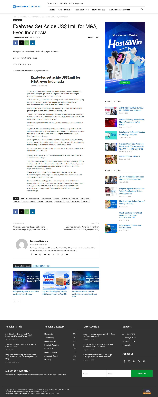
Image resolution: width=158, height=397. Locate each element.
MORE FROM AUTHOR (41, 266)
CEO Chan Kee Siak (32, 198)
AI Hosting (63, 3)
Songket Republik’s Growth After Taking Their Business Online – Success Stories (132, 191)
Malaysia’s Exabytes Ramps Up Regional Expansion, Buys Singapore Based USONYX (30, 228)
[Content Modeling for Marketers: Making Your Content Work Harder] (111, 122)
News (49, 3)
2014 (22, 198)
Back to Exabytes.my (76, 3)
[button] (142, 10)
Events (56, 3)
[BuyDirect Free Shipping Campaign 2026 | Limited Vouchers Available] (56, 280)
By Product (81, 10)
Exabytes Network (21, 37)
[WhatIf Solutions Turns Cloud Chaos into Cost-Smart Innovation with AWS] (111, 216)
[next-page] (18, 301)
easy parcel (66, 198)
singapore (58, 201)
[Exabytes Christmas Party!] (111, 159)
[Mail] (50, 254)
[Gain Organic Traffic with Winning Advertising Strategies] (111, 135)
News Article (98, 10)
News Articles (24, 17)
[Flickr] (37, 254)
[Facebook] (15, 42)
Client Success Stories (119, 10)
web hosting (76, 201)
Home (52, 10)
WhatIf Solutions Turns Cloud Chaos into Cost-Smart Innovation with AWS (130, 215)
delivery (56, 198)
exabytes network (29, 201)
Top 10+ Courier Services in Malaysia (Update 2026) (20, 345)
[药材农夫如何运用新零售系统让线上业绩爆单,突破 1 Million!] (111, 111)
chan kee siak (46, 198)
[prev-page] (14, 301)
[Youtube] (68, 254)
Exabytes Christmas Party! (129, 156)
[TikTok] (54, 254)
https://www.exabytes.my (38, 244)
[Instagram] (41, 254)
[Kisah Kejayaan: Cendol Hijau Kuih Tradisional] (111, 228)
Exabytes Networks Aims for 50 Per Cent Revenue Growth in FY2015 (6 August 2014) (81, 228)
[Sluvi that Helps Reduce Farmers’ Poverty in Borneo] (111, 204)
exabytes (17, 201)
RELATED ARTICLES (22, 266)
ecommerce (85, 198)
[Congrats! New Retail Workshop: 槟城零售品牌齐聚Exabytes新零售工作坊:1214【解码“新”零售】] (111, 147)
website (86, 201)
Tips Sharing (64, 10)
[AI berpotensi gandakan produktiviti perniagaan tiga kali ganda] (26, 280)
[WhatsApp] (26, 42)
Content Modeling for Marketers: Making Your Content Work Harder (132, 122)
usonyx (67, 201)
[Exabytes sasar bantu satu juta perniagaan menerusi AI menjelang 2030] (85, 280)
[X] (21, 42)
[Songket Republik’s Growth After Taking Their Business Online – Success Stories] (111, 191)
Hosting (40, 201)
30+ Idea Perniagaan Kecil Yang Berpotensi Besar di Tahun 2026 (18, 335)
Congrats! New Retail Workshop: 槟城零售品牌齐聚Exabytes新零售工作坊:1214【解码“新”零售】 (131, 146)
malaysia (49, 201)
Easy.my (75, 198)
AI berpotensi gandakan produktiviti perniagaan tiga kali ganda (98, 345)
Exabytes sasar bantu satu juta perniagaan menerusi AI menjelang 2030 (84, 294)
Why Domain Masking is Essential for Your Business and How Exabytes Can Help (21, 357)
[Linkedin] (32, 42)
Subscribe (142, 373)
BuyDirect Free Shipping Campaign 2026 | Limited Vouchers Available (97, 356)
